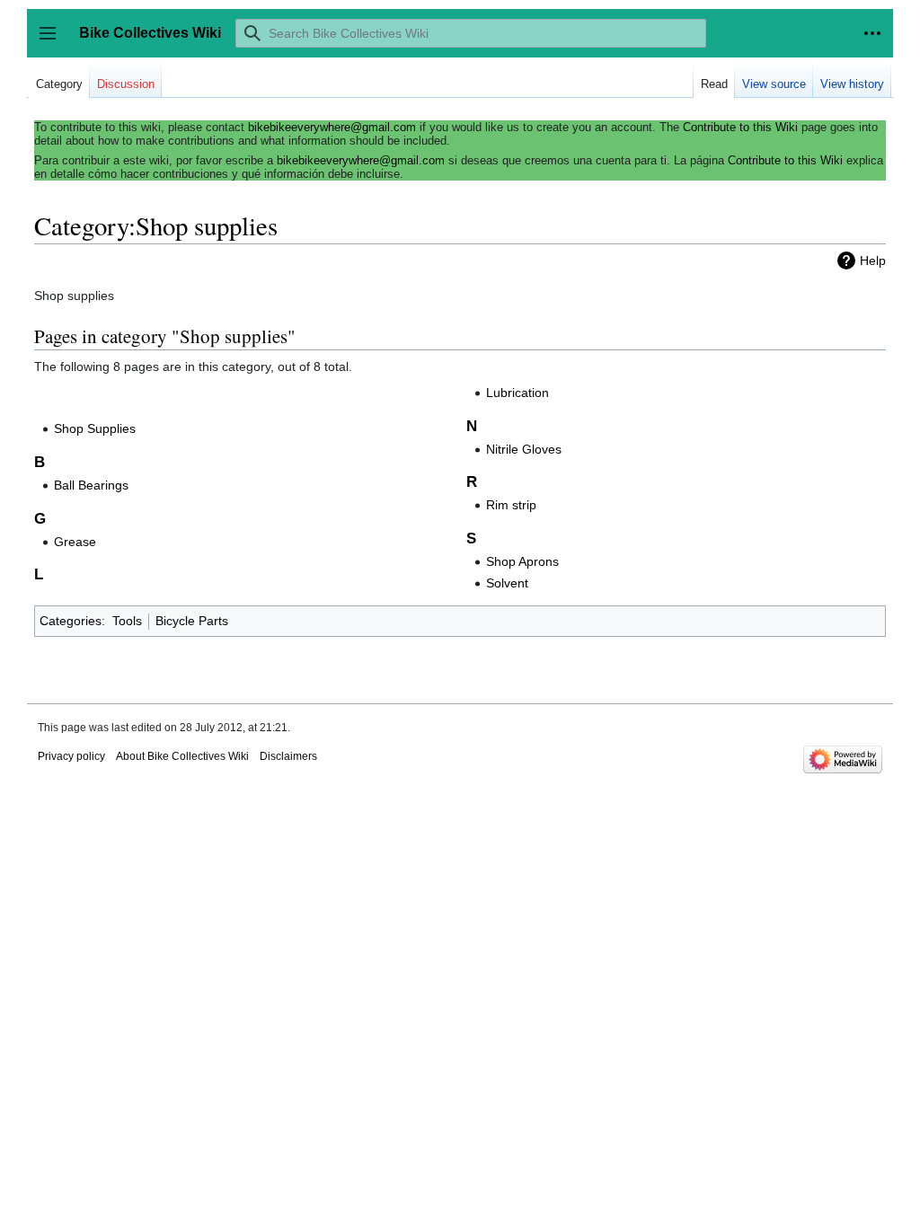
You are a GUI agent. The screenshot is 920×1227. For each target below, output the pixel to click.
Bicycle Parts (191, 621)
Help (873, 260)
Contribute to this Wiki (740, 127)
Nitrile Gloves (524, 449)
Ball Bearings (91, 485)
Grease (75, 541)
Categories (71, 621)
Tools (127, 621)
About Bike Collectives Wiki (182, 756)
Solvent (507, 583)
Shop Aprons (522, 561)
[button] (872, 33)
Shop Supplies (95, 428)
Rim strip (511, 505)
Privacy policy (71, 756)
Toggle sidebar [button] (53, 41)
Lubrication (517, 392)
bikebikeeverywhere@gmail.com (332, 127)
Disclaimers (288, 756)
